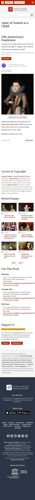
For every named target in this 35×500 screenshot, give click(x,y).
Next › (14, 263)
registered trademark (17, 460)
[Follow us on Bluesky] (15, 437)
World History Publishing (13, 445)
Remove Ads (29, 140)
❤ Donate (6, 58)
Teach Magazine (21, 366)
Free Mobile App (19, 2)
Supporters (26, 426)
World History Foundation (11, 442)
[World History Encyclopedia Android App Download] (24, 413)
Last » (21, 263)
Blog (5, 424)
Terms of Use (7, 426)
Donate (5, 343)
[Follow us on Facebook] (8, 437)
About (4, 422)
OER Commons (19, 364)
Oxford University (26, 356)
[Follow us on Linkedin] (19, 437)
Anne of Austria (7, 124)
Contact (11, 422)
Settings (17, 428)
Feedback (29, 422)
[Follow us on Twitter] (12, 437)
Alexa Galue (14, 178)
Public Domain (12, 185)
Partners (17, 426)
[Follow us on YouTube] (26, 437)
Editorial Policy (14, 424)
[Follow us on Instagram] (23, 437)
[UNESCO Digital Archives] (17, 473)
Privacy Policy (26, 424)
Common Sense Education (11, 360)
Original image (6, 176)
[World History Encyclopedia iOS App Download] (11, 413)
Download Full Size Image (17, 117)
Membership (9, 2)
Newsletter (20, 422)
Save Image (6, 71)
